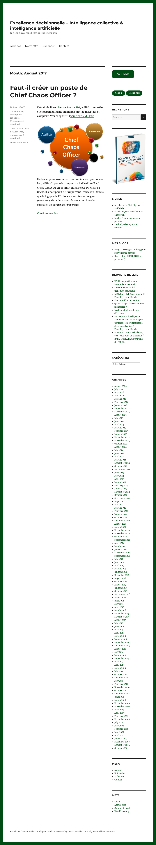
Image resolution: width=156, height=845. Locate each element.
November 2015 (121, 617)
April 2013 (119, 665)
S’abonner (49, 46)
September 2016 (122, 594)
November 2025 (122, 411)
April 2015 (119, 633)
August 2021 (120, 524)
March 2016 (120, 610)
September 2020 (122, 540)
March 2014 (120, 655)
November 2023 (122, 463)
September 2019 (122, 556)
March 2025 (120, 427)
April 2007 (119, 735)
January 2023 (120, 488)
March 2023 (120, 482)
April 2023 (119, 479)
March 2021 (120, 527)
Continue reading (47, 213)
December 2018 (121, 575)
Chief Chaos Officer (19, 128)
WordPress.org (121, 811)
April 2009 (119, 713)
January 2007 (120, 738)
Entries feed (120, 805)
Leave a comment (19, 142)
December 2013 (121, 658)
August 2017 (120, 584)
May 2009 (119, 709)
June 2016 (119, 600)
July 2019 (118, 559)
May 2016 (119, 604)
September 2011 (122, 677)
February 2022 (121, 511)
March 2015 (120, 636)
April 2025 (119, 424)
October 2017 (120, 581)
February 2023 (121, 485)
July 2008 (118, 722)
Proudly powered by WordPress (100, 831)
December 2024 (122, 437)
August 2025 (120, 415)
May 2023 (119, 476)
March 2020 (120, 546)
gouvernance (16, 131)
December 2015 (121, 613)
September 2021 (122, 520)
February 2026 (121, 402)
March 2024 (120, 460)
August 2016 (120, 597)
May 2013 (118, 661)
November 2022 (122, 492)
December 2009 (122, 703)
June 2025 (119, 421)
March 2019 (120, 568)
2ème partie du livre (82, 115)
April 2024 (119, 456)
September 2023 (122, 469)
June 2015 (119, 626)
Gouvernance (16, 111)
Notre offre (31, 46)
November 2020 (122, 533)
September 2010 (122, 693)
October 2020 (120, 536)
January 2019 (120, 572)
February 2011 (121, 684)
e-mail (118, 93)
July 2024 (118, 450)
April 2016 (119, 607)
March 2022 (120, 508)
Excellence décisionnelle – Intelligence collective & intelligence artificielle (46, 831)
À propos (15, 46)
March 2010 (120, 700)
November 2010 (121, 687)
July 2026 (119, 389)
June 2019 (119, 562)
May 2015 (119, 629)
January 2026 (120, 405)
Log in (117, 801)
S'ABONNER (123, 74)
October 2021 (120, 517)
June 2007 (119, 732)
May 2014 (119, 652)
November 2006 (122, 745)
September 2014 (122, 645)
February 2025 (121, 431)
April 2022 (119, 504)
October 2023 (120, 466)
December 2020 (122, 530)
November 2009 (122, 706)
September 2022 (122, 498)
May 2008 (119, 725)
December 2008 (122, 719)
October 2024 (120, 443)
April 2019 (119, 565)
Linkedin (134, 93)
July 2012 (118, 671)
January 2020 (120, 549)
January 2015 (120, 639)
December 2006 (122, 741)
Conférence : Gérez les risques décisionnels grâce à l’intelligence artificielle (129, 326)
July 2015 (118, 623)
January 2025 (120, 434)
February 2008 (121, 729)
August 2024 (120, 447)
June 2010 (119, 697)
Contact (64, 46)
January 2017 (120, 588)
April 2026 (119, 395)
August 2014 (120, 649)
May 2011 (118, 681)
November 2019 (122, 552)
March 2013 (120, 668)
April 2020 (119, 543)
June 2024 (119, 453)
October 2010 (120, 690)
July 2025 (118, 418)
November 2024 (122, 440)
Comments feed (122, 808)
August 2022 (120, 501)
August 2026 (120, 386)
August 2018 (120, 578)
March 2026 (120, 399)
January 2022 (120, 514)
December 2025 (122, 408)
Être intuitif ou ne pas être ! (127, 300)
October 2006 (121, 748)
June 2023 (119, 472)
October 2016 (120, 591)
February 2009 (121, 716)
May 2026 (119, 392)
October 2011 (120, 674)
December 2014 (121, 642)
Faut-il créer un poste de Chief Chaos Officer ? (49, 91)
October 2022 (120, 495)
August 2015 (120, 620)
